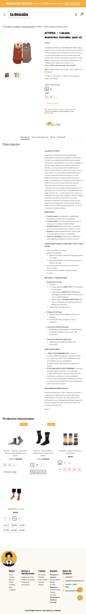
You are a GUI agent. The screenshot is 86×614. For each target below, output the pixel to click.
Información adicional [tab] (40, 137)
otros (51, 113)
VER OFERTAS (72, 3)
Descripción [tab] (25, 137)
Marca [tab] (52, 137)
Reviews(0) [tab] (61, 137)
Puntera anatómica (64, 111)
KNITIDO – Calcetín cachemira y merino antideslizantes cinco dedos (15, 453)
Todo (71, 111)
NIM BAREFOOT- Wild (15, 509)
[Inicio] (3, 27)
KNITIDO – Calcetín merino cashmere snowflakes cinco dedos (43, 453)
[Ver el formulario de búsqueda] (77, 15)
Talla (47, 93)
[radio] (46, 89)
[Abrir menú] (5, 14)
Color (47, 85)
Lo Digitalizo (57, 610)
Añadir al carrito (52, 103)
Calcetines (55, 111)
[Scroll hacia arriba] (80, 609)
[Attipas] (53, 123)
